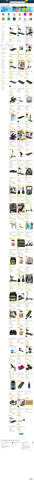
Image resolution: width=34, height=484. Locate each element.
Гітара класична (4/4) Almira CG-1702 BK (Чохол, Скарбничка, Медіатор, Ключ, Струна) (20, 196)
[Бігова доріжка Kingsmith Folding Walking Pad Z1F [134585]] (29, 154)
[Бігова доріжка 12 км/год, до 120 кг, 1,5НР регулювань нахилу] (21, 296)
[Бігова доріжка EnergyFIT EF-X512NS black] (23, 443)
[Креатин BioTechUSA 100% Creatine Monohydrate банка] (13, 261)
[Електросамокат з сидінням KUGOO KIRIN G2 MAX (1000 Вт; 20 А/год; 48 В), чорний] (29, 208)
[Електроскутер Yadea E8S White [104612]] (29, 243)
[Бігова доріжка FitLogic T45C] (21, 31)
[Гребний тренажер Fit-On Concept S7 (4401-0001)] (21, 420)
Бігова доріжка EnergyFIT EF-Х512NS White (28, 123)
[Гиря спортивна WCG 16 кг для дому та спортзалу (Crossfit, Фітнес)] (29, 190)
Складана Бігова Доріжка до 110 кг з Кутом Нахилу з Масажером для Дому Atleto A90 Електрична (12, 196)
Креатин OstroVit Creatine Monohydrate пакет (12, 123)
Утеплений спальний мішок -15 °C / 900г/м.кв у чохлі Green (21, 391)
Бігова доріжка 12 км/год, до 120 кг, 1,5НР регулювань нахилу (20, 302)
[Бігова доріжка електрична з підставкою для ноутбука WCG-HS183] (21, 100)
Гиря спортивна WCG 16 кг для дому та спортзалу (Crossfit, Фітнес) (28, 196)
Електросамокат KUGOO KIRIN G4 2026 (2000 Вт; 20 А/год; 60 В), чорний (12, 160)
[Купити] (16, 39)
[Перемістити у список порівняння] (16, 28)
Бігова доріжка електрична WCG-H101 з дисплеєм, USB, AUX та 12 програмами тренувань (21, 232)
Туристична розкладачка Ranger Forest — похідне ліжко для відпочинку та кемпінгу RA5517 (20, 249)
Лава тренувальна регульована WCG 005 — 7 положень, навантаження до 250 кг (12, 374)
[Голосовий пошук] (24, 2)
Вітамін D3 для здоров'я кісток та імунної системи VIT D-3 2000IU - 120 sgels (13, 249)
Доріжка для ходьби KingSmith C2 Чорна (21, 123)
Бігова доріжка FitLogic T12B (20, 177)
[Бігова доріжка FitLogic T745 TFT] (13, 278)
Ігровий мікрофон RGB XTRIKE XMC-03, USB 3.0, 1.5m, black (20, 160)
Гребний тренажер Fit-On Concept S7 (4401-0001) (21, 426)
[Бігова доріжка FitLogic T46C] (29, 332)
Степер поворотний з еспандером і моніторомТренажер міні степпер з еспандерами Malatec (13, 409)
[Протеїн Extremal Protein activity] (13, 385)
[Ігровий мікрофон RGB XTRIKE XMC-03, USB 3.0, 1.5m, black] (21, 154)
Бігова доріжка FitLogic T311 (12, 37)
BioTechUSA (3, 35)
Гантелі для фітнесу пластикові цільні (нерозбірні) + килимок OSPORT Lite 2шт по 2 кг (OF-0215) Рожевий (20, 374)
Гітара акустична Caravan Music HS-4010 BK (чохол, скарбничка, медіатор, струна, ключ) (20, 285)
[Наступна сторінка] (31, 437)
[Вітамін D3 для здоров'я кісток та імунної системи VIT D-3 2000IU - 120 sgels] (13, 243)
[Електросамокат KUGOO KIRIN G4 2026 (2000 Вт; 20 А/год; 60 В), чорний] (13, 154)
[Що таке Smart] (14, 111)
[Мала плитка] (32, 23)
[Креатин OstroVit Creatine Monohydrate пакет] (13, 117)
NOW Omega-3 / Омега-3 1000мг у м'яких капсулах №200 (21, 338)
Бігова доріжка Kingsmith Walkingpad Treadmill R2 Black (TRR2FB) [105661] (12, 54)
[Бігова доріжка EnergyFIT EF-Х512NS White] (29, 117)
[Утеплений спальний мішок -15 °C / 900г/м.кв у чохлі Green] (21, 385)
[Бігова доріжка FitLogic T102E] (13, 82)
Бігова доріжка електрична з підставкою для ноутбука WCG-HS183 (20, 106)
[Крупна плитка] (31, 23)
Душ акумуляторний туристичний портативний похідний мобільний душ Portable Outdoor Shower (13, 356)
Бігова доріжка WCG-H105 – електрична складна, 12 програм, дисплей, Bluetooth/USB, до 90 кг (13, 71)
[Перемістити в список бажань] (16, 26)
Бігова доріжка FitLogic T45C (20, 37)
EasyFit (3, 37)
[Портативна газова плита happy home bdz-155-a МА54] (13, 171)
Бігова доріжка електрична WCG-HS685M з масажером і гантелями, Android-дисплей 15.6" (21, 356)
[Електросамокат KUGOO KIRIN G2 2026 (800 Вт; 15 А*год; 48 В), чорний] (29, 65)
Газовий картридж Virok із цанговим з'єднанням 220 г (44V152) (28, 391)
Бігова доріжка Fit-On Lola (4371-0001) (29, 88)
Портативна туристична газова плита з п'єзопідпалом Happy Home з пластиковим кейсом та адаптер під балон (12, 338)
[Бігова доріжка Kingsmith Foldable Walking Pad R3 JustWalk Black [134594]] (21, 82)
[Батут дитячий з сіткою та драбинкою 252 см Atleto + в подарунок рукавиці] (29, 100)
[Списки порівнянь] (31, 2)
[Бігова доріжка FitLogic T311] (13, 31)
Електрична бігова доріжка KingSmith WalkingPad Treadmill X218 (12, 426)
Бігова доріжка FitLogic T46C (28, 338)
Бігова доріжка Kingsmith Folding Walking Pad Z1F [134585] (29, 160)
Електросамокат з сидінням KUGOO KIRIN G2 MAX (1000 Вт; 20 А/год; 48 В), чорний (29, 214)
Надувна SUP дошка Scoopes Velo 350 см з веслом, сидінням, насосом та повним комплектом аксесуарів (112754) (29, 232)
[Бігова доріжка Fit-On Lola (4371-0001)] (29, 82)
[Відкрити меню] (1, 2)
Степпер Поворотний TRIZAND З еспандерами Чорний (13, 106)
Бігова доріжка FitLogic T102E (12, 88)
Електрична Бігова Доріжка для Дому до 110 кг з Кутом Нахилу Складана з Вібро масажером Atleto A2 (12, 320)
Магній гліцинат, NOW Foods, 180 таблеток (21, 320)
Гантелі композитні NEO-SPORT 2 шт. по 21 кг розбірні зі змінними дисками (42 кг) (29, 374)
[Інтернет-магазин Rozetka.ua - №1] (3, 2)
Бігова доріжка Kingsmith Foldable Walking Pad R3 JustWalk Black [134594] (21, 88)
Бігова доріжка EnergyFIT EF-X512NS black (27, 442)
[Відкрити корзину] (32, 2)
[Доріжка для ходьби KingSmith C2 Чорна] (21, 117)
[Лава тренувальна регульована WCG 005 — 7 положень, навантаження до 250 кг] (13, 367)
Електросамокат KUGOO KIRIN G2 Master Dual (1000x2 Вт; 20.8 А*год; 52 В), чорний (28, 303)
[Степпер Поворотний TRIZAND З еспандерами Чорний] (13, 100)
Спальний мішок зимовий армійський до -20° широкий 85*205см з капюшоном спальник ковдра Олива (29, 178)
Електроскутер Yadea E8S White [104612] (29, 249)
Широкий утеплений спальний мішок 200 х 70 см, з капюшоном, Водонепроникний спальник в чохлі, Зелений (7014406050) (29, 320)
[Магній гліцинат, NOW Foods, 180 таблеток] (21, 314)
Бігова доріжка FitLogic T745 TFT (12, 284)
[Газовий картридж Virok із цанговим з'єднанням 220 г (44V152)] (29, 385)
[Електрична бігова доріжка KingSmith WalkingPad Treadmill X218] (13, 420)
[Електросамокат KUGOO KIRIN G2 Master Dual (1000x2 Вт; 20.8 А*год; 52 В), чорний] (29, 296)
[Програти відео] (24, 139)
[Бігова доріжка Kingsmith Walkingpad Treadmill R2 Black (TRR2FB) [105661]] (13, 48)
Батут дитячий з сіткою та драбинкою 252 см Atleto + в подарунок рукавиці (28, 106)
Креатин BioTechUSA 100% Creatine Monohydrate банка (12, 267)
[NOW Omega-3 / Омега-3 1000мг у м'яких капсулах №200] (21, 332)
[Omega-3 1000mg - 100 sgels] (21, 261)
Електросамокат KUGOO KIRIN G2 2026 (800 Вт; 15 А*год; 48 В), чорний (29, 71)
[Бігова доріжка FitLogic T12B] (21, 171)
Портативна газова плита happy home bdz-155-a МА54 (12, 177)
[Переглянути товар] (17, 140)
